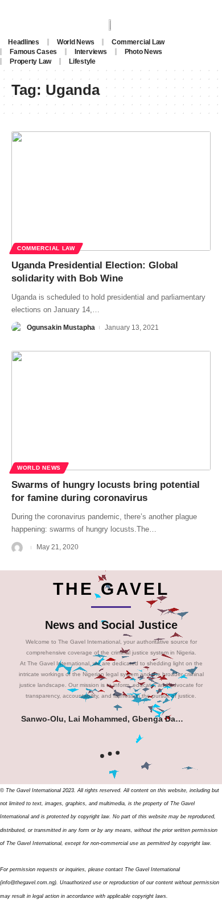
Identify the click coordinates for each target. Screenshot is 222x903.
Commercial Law (46, 248)
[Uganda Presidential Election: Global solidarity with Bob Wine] (111, 191)
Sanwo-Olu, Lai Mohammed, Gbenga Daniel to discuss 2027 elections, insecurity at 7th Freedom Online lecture (102, 718)
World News (39, 468)
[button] (200, 719)
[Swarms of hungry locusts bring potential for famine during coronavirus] (111, 410)
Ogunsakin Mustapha (61, 328)
